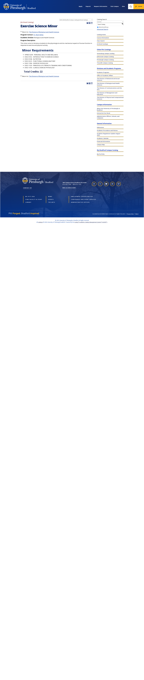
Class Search (100, 41)
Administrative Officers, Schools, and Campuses (108, 117)
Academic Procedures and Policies (107, 130)
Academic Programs (103, 72)
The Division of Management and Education (107, 93)
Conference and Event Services (80, 199)
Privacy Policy (130, 214)
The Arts (51, 202)
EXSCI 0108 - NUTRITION (33, 59)
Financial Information (103, 141)
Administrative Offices (80, 202)
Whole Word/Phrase (103, 27)
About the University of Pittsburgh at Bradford (108, 109)
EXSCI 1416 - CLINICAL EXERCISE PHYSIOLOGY (39, 68)
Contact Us (27, 188)
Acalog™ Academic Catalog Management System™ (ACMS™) (90, 222)
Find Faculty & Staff (33, 199)
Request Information (100, 6)
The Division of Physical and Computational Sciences (110, 98)
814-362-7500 (67, 184)
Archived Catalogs (102, 44)
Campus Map (101, 144)
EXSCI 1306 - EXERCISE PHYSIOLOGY (36, 63)
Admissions (100, 127)
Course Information (103, 38)
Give (123, 6)
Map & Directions (69, 187)
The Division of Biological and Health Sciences (44, 32)
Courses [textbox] (99, 21)
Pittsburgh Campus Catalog (105, 60)
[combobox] (76, 20)
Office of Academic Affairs (105, 75)
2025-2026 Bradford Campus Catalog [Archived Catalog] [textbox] (74, 20)
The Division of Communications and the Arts (109, 88)
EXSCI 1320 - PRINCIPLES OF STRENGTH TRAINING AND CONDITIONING (48, 65)
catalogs (40, 222)
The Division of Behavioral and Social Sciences (108, 79)
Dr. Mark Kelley (39, 35)
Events (51, 199)
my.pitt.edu (30, 196)
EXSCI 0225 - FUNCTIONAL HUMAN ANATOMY (40, 61)
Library (28, 202)
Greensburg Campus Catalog (105, 53)
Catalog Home (101, 34)
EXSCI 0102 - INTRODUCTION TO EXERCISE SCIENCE (42, 57)
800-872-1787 (77, 184)
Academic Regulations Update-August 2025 (108, 134)
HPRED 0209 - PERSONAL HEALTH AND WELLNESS (41, 55)
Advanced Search (102, 29)
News (50, 196)
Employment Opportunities (80, 196)
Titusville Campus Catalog (105, 63)
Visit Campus (114, 6)
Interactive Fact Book (103, 113)
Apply (80, 6)
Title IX (136, 214)
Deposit (88, 6)
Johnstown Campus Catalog (105, 56)
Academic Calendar (102, 138)
